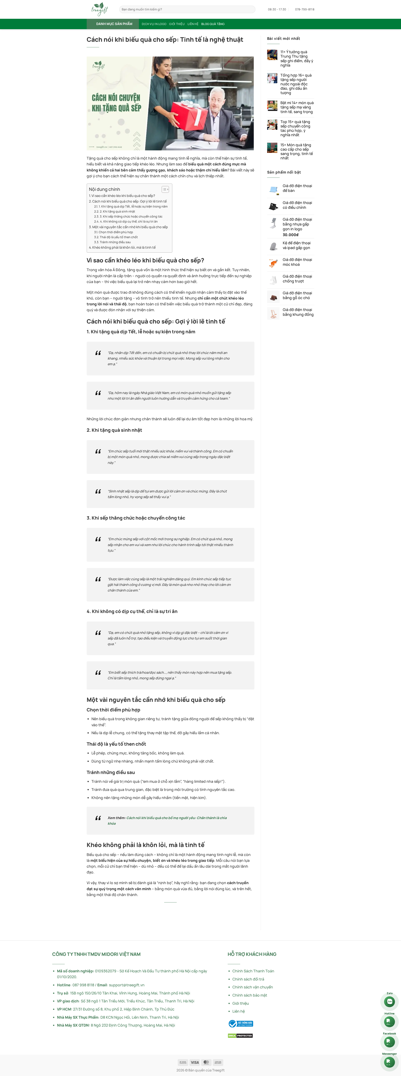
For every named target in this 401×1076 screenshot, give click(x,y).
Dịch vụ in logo (154, 24)
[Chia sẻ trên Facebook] (159, 909)
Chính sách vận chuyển (252, 986)
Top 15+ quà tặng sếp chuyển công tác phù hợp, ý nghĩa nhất (295, 128)
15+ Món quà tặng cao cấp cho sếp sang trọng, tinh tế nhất (296, 151)
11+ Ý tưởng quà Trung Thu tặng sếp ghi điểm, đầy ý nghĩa (296, 58)
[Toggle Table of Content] (163, 189)
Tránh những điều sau (115, 242)
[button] (113, 24)
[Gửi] (251, 9)
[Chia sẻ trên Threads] (170, 909)
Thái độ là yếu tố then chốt (119, 237)
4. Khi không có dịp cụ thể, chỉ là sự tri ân (129, 221)
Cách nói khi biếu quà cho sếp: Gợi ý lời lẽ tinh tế (129, 201)
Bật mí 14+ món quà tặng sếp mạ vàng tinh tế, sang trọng (297, 107)
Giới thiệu (177, 24)
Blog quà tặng (213, 24)
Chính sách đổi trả (248, 979)
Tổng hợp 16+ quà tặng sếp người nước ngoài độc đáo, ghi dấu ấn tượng (296, 84)
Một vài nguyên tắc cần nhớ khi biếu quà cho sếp (130, 227)
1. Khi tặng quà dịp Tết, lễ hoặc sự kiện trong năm (133, 206)
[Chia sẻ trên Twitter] (165, 909)
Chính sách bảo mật (249, 995)
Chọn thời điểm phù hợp (116, 232)
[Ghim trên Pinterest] (182, 909)
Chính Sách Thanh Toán (253, 970)
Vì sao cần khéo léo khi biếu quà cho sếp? (123, 195)
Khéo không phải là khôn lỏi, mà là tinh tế (124, 247)
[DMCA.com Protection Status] (240, 1035)
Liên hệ (193, 24)
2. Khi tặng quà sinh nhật (117, 211)
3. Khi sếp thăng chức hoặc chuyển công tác (131, 216)
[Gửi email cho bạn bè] (176, 909)
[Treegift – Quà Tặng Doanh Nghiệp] (100, 9)
